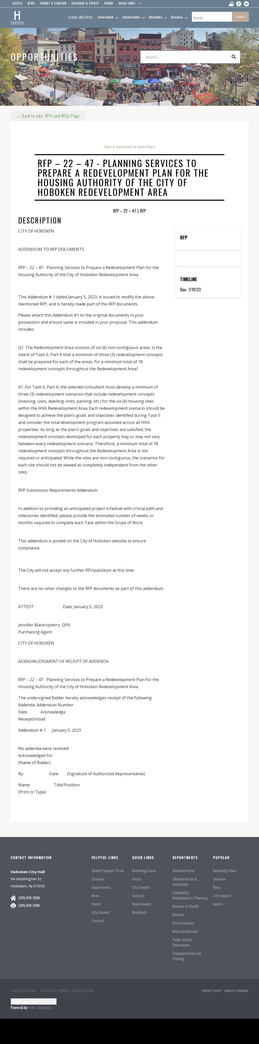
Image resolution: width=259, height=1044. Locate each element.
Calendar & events (85, 3)
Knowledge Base (144, 870)
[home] (17, 18)
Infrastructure (183, 923)
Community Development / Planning (189, 895)
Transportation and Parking (186, 956)
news (31, 3)
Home (107, 146)
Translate (44, 1007)
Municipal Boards (185, 931)
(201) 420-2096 (29, 905)
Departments (124, 146)
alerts (18, 3)
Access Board (146, 146)
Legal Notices (81, 17)
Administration (183, 870)
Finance (178, 914)
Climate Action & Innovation (184, 881)
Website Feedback (236, 991)
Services (98, 879)
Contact (98, 920)
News (95, 895)
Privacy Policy (212, 991)
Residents (139, 912)
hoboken (23, 990)
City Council (100, 912)
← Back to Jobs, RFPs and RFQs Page (48, 116)
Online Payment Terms (108, 870)
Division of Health (185, 906)
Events (96, 904)
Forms (108, 3)
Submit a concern (53, 3)
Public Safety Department (182, 942)
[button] (128, 4)
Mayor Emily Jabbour (67, 990)
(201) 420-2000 (29, 897)
